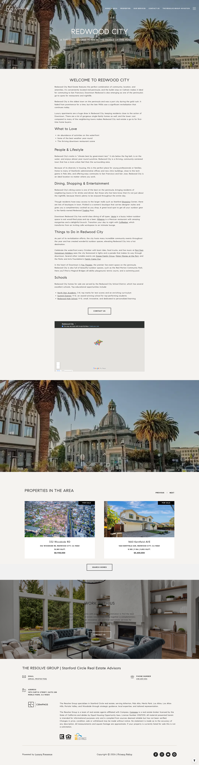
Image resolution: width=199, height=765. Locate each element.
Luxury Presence (43, 754)
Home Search (111, 8)
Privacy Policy (125, 754)
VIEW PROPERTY (59, 530)
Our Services (140, 8)
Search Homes (99, 567)
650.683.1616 (141, 679)
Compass (134, 712)
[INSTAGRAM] (162, 754)
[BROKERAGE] (174, 754)
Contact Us (99, 311)
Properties (125, 8)
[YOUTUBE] (168, 754)
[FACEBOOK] (155, 754)
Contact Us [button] (99, 635)
